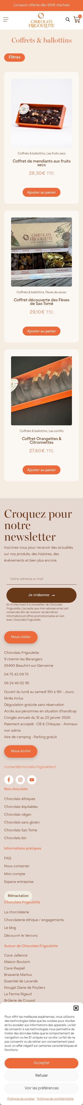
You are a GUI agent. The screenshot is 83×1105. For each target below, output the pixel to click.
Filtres (14, 57)
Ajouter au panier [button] (41, 192)
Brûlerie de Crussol (19, 1001)
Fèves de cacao (55, 292)
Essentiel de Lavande (21, 981)
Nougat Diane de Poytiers (24, 988)
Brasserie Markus (18, 975)
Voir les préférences (42, 1088)
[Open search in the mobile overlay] (67, 19)
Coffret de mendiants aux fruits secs (42, 163)
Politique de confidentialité (55, 1099)
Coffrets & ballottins (31, 153)
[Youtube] (31, 779)
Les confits (56, 431)
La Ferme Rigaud (18, 994)
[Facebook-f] (8, 779)
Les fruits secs (56, 153)
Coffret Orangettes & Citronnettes (41, 441)
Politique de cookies (21, 1099)
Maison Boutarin (17, 962)
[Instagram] (20, 779)
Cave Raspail (14, 968)
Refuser (41, 1076)
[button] (76, 1008)
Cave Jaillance (15, 955)
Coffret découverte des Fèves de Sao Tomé (41, 302)
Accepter (42, 1063)
